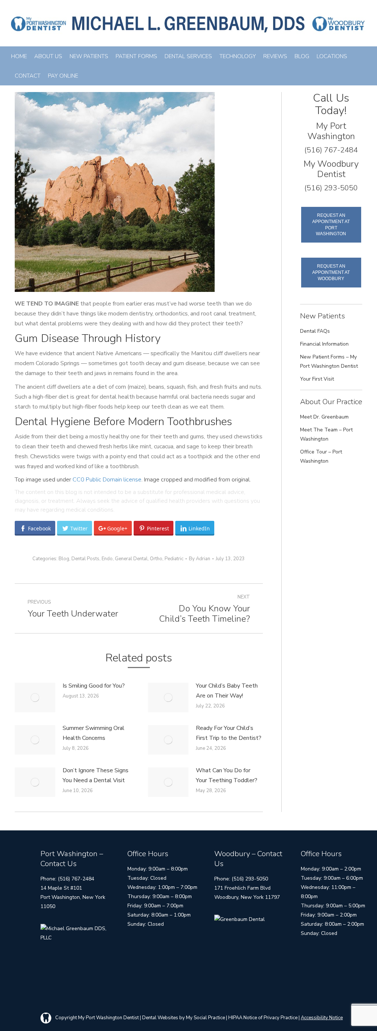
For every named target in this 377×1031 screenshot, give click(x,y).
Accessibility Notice (322, 1017)
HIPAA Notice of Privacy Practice (262, 1017)
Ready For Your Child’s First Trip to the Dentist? (228, 733)
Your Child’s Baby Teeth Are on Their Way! (227, 691)
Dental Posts (85, 558)
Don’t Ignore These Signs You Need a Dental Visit (95, 775)
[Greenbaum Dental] (239, 919)
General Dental (131, 558)
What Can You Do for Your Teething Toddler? (226, 775)
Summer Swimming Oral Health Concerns (93, 733)
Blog (64, 558)
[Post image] (35, 697)
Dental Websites (160, 1017)
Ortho (156, 558)
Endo (107, 558)
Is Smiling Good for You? (94, 686)
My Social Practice (205, 1017)
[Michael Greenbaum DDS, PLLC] (75, 937)
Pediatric (174, 558)
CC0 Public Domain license (107, 480)
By (199, 558)
